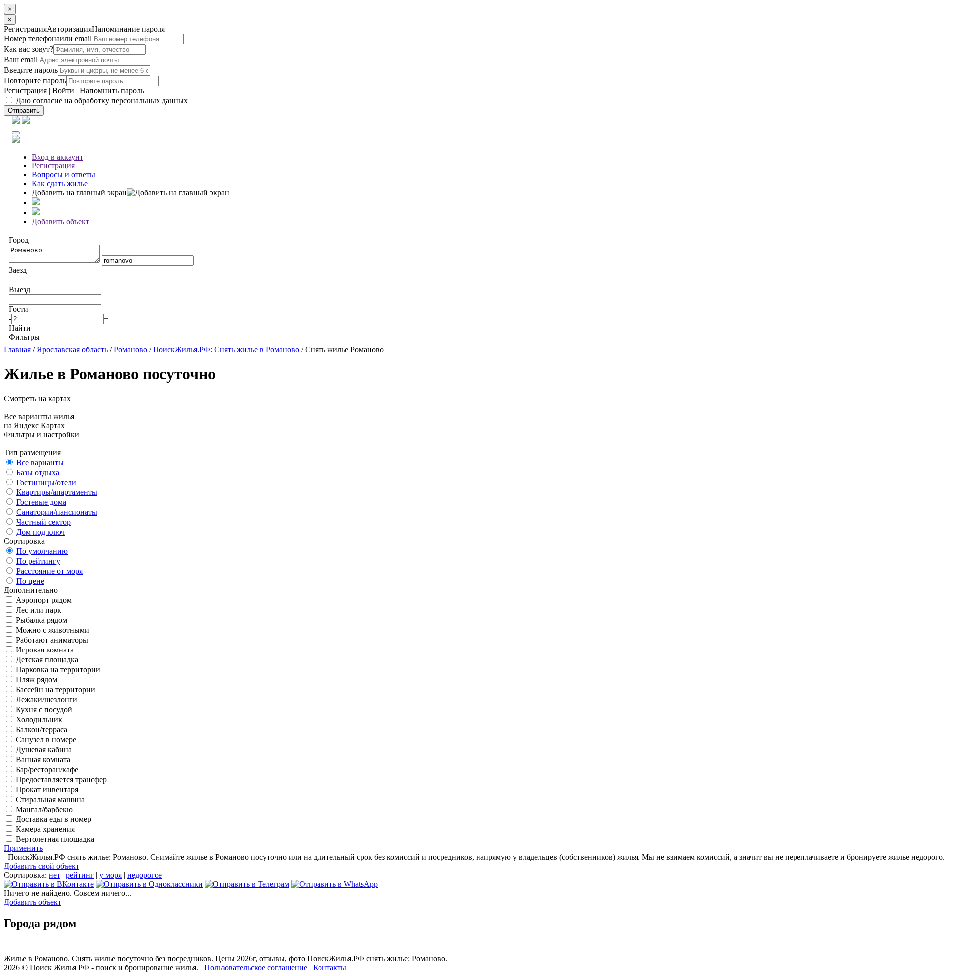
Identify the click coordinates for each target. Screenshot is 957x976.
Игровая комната (44, 650)
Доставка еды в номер (52, 819)
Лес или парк (37, 610)
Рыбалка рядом (40, 620)
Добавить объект (60, 221)
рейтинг (80, 875)
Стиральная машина (49, 799)
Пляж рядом (35, 679)
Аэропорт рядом (43, 600)
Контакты (329, 967)
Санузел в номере (45, 739)
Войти (63, 90)
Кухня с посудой (43, 709)
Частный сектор (43, 522)
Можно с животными (51, 630)
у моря (110, 875)
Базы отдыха (37, 472)
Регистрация (25, 90)
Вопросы (63, 174)
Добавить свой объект (41, 866)
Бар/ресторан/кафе (46, 769)
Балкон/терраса (40, 729)
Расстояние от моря (49, 571)
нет (54, 875)
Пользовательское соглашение (257, 967)
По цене (30, 581)
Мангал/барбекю (43, 809)
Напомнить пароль (112, 90)
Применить (23, 848)
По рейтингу (38, 561)
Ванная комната (42, 759)
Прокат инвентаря (46, 789)
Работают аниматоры (51, 640)
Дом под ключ (40, 532)
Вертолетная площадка (54, 839)
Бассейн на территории (54, 689)
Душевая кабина (43, 749)
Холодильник (38, 719)
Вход (57, 157)
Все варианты (40, 462)
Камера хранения (44, 829)
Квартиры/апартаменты (56, 492)
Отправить (24, 110)
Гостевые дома (41, 502)
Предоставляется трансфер (60, 779)
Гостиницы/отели (46, 482)
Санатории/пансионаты (56, 512)
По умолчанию (42, 551)
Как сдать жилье (60, 183)
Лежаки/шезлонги (45, 699)
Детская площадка (46, 659)
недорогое (144, 875)
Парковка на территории (57, 669)
